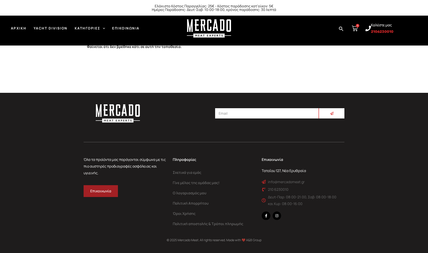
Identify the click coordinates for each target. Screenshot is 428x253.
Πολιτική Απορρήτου (191, 203)
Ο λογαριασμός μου (189, 193)
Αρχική (19, 28)
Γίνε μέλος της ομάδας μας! (196, 182)
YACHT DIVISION (51, 28)
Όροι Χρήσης (184, 213)
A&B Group (253, 240)
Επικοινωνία (126, 28)
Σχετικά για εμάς (187, 172)
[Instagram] (277, 216)
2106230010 (382, 31)
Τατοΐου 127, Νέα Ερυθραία (284, 170)
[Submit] (331, 113)
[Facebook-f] (266, 216)
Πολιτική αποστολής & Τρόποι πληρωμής (208, 223)
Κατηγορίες (88, 28)
